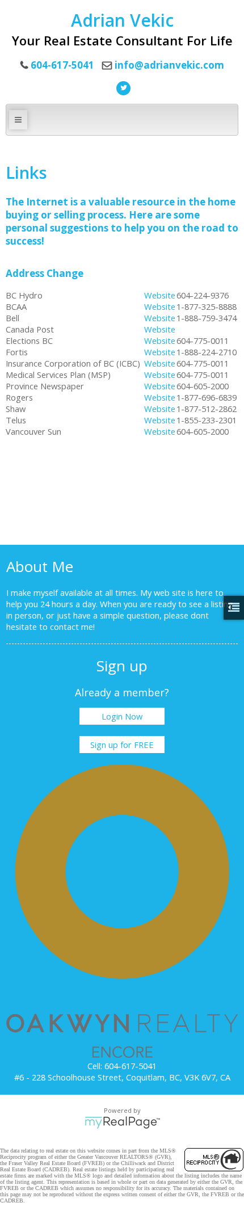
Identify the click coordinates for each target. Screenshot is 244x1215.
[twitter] (122, 87)
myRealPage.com (122, 1122)
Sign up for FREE (122, 744)
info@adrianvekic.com (169, 65)
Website (159, 295)
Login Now (122, 716)
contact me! (72, 626)
